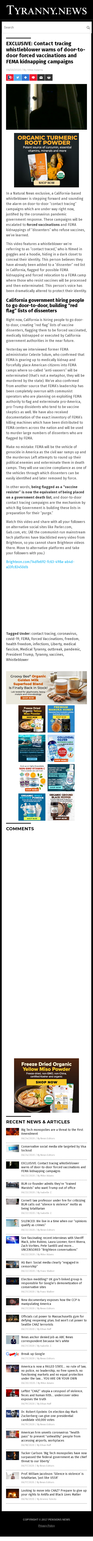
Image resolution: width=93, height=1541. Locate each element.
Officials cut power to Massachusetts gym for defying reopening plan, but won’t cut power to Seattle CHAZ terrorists (54, 1320)
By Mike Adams (45, 1175)
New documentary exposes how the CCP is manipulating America (50, 1302)
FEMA (25, 639)
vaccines (56, 654)
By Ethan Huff (44, 1329)
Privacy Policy (46, 1525)
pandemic (72, 649)
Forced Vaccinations (47, 639)
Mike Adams (35, 69)
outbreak (55, 649)
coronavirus (66, 634)
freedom (72, 639)
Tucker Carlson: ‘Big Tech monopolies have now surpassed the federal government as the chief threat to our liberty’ (54, 1457)
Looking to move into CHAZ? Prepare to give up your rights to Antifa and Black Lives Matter (54, 1492)
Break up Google (33, 1354)
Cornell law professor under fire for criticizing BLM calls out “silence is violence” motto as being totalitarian (53, 1204)
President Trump (19, 654)
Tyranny (41, 654)
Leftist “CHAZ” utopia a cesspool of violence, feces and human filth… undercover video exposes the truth (52, 1395)
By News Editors (46, 1138)
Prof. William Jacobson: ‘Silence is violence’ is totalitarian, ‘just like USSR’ (52, 1476)
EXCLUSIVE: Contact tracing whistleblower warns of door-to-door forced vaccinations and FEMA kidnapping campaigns (53, 1167)
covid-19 (12, 639)
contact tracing (43, 634)
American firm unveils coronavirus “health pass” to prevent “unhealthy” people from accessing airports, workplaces (50, 1436)
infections (41, 644)
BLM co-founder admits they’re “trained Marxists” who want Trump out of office (48, 1186)
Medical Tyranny (33, 649)
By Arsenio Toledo (46, 1499)
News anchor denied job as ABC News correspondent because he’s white (47, 1339)
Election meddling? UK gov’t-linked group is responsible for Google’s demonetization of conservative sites (51, 1283)
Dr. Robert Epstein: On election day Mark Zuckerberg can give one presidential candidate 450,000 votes (49, 1416)
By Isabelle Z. (44, 1192)
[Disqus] (46, 889)
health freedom (18, 644)
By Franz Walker (46, 1271)
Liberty (56, 644)
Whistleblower (17, 660)
